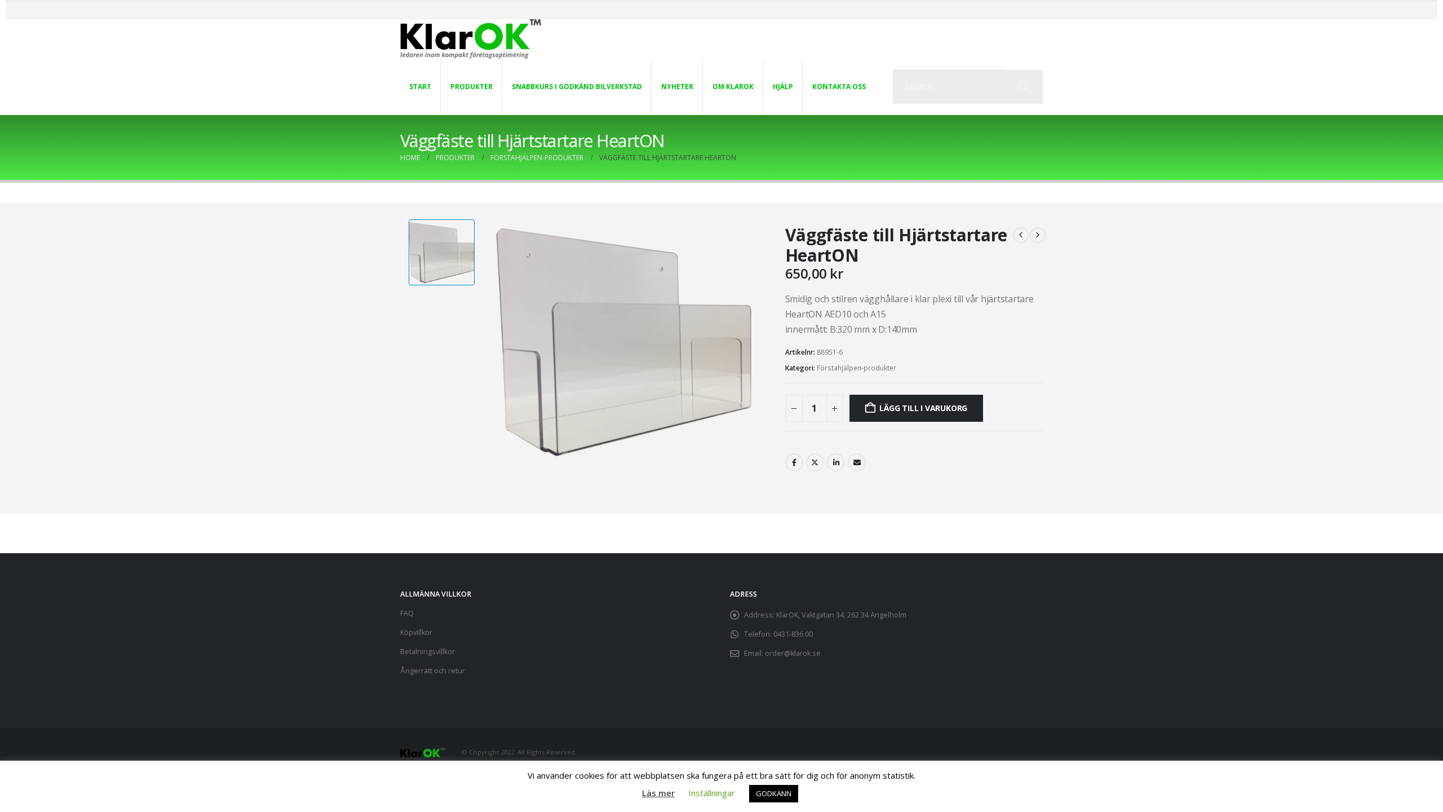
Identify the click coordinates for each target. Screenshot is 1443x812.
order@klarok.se (793, 653)
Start (420, 86)
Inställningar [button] (711, 792)
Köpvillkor (416, 632)
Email (857, 462)
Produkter (471, 86)
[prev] (1021, 235)
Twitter (815, 462)
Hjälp (783, 86)
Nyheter (677, 86)
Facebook (794, 462)
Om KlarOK (733, 86)
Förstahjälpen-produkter (856, 368)
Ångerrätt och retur (432, 671)
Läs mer (658, 792)
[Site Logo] (470, 39)
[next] (1038, 235)
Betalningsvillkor (427, 651)
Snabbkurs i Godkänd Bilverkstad (577, 86)
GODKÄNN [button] (773, 793)
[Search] (1024, 87)
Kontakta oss (839, 86)
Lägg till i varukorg (923, 408)
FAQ (407, 613)
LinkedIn (836, 462)
